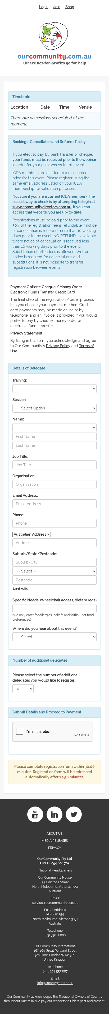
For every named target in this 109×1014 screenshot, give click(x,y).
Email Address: (25, 495)
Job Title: (20, 456)
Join (56, 6)
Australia (20, 589)
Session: (19, 400)
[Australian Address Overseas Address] (31, 534)
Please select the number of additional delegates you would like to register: (45, 677)
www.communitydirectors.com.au (41, 207)
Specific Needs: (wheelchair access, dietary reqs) (54, 600)
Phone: (18, 515)
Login (43, 6)
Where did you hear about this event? (44, 628)
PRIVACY (54, 848)
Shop (69, 6)
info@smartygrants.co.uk (55, 983)
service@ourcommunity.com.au (55, 903)
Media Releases (55, 841)
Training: (19, 380)
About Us (54, 833)
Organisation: (23, 476)
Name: (18, 419)
